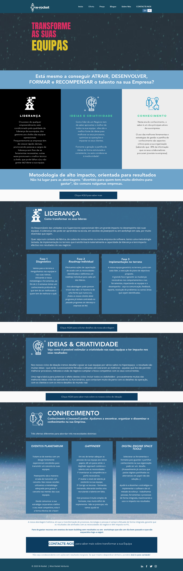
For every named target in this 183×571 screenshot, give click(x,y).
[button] (87, 328)
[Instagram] (155, 566)
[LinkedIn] (142, 566)
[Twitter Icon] (151, 566)
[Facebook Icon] (146, 566)
